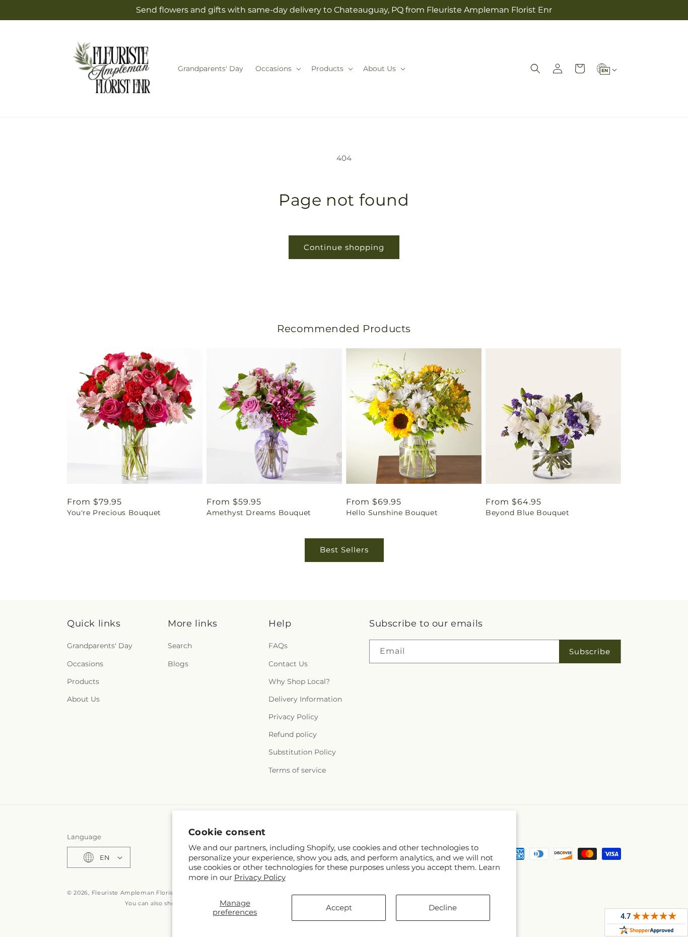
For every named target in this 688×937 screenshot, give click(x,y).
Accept (339, 907)
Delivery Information (305, 699)
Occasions (85, 663)
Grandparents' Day (99, 645)
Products (83, 681)
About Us (83, 699)
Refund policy (292, 734)
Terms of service (297, 770)
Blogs (178, 663)
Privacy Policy (260, 877)
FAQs (278, 645)
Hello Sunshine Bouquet (392, 512)
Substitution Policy (302, 752)
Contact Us (288, 663)
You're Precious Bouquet (114, 512)
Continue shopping (344, 247)
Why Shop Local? (299, 681)
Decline (443, 907)
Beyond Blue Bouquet (527, 512)
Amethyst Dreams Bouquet (259, 512)
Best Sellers (344, 549)
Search (180, 645)
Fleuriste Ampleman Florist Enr (139, 892)
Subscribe (589, 651)
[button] (277, 68)
